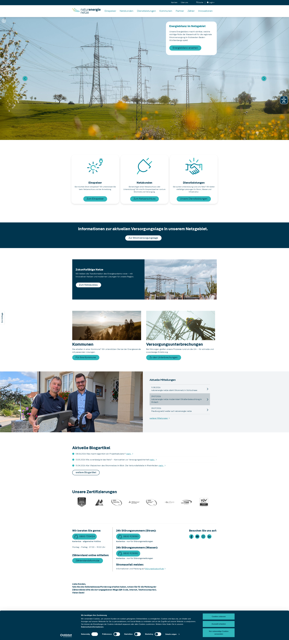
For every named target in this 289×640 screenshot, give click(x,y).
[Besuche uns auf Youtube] (197, 536)
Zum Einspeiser (95, 199)
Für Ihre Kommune (86, 357)
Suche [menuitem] (200, 2)
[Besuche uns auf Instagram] (203, 536)
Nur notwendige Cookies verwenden (218, 632)
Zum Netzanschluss (144, 199)
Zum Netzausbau (88, 285)
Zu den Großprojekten (185, 42)
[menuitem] (110, 11)
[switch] (117, 634)
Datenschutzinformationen (92, 627)
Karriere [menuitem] (174, 2)
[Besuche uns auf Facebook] (191, 536)
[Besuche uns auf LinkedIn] (209, 536)
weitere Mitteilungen (159, 418)
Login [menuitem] (211, 2)
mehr (129, 454)
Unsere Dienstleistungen (193, 199)
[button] (4, 21)
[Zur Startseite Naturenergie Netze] (86, 11)
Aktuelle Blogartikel (91, 448)
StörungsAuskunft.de (154, 569)
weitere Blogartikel (86, 472)
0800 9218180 (131, 536)
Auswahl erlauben (219, 624)
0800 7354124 (87, 536)
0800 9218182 (130, 553)
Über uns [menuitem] (184, 2)
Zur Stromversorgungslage (143, 238)
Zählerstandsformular (88, 560)
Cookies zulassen (219, 616)
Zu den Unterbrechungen (164, 357)
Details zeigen (171, 634)
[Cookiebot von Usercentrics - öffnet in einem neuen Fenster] (66, 635)
